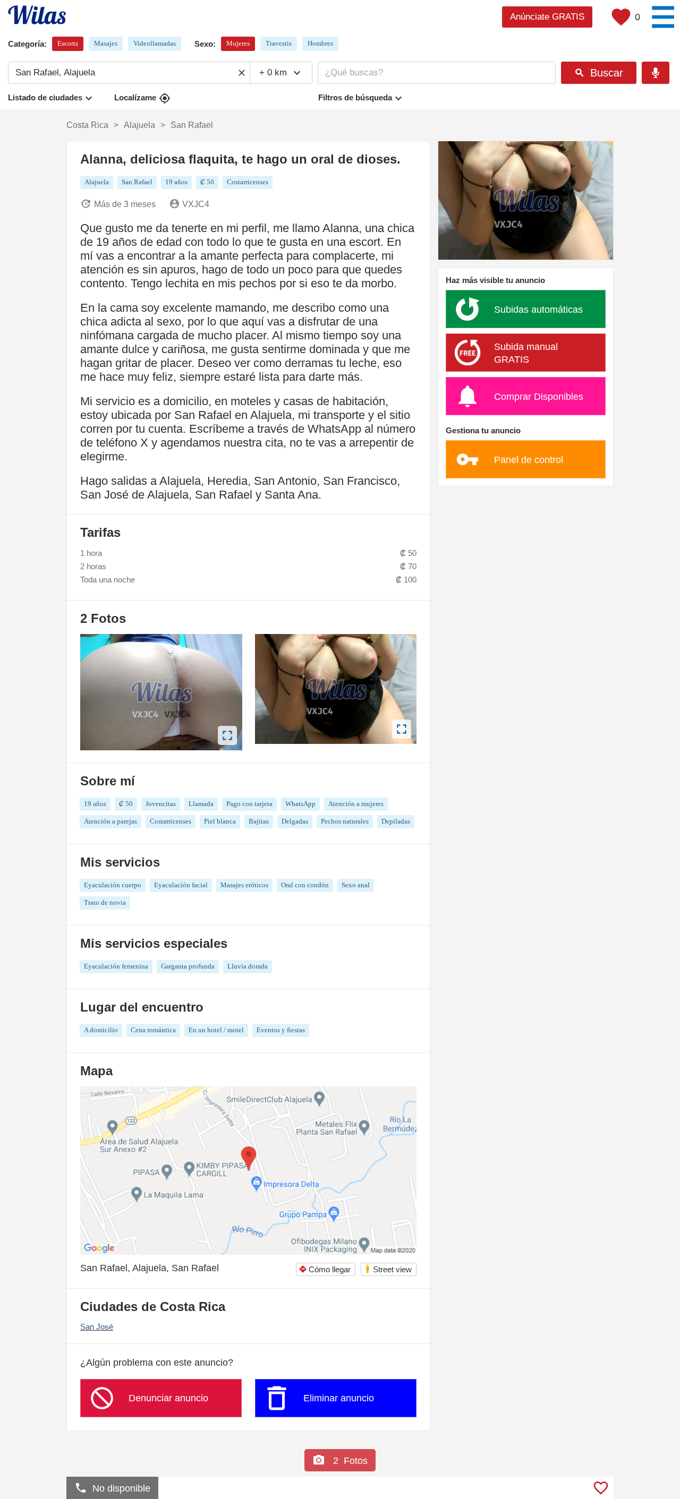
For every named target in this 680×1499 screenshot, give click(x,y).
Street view (388, 1269)
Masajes (105, 43)
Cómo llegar (325, 1269)
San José (96, 1326)
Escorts (67, 43)
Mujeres (238, 43)
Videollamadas (154, 43)
